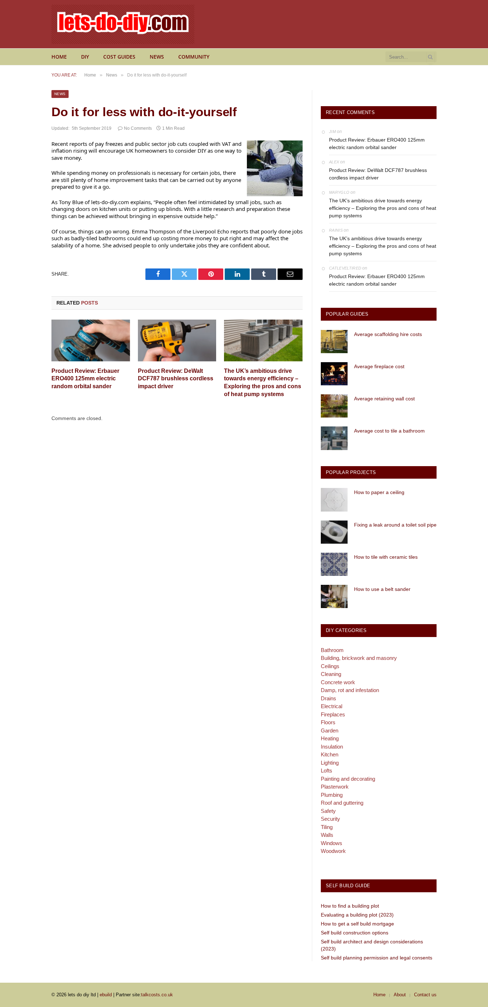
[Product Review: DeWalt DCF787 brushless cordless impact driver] (177, 340)
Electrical (331, 706)
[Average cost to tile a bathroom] (334, 438)
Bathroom (332, 650)
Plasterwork (335, 787)
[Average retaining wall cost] (334, 406)
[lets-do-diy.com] (122, 24)
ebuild (106, 994)
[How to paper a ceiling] (334, 499)
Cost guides (119, 56)
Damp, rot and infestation (350, 690)
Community (193, 56)
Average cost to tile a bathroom (389, 431)
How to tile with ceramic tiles (386, 557)
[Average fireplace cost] (334, 373)
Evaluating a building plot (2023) (357, 915)
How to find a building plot (350, 906)
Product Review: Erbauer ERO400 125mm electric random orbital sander (85, 379)
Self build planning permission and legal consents (376, 958)
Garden (329, 730)
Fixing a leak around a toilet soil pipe (395, 525)
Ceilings (330, 666)
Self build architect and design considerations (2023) (372, 945)
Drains (328, 698)
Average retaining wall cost (384, 398)
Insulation (332, 747)
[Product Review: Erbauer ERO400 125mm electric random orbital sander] (90, 340)
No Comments (138, 128)
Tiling (327, 827)
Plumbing (332, 795)
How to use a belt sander (382, 589)
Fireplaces (333, 714)
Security (330, 819)
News (157, 56)
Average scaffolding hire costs (388, 334)
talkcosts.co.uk (157, 994)
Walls (327, 835)
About (400, 994)
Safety (328, 811)
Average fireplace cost (379, 366)
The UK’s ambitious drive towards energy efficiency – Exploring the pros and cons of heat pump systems (262, 382)
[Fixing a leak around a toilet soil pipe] (334, 532)
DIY (85, 56)
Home (59, 56)
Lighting (330, 763)
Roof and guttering (342, 803)
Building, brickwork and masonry (359, 658)
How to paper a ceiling (379, 492)
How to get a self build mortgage (357, 924)
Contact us (425, 994)
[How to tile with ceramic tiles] (334, 564)
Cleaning (331, 674)
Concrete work (338, 682)
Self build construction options (354, 933)
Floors (328, 722)
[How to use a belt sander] (334, 596)
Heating (330, 738)
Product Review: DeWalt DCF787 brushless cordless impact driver (175, 379)
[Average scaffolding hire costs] (334, 341)
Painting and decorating (348, 779)
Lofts (326, 770)
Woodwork (333, 851)
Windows (331, 843)
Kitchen (329, 754)
